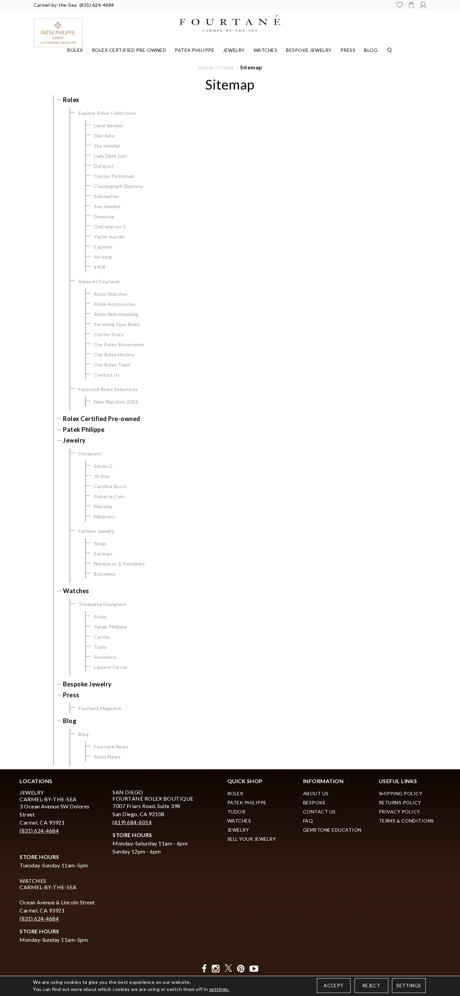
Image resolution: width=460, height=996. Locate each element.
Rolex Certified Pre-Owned (129, 50)
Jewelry (234, 50)
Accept (333, 985)
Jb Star (102, 476)
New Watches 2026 (116, 402)
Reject (371, 985)
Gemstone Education (332, 830)
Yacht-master (109, 236)
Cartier (102, 637)
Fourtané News (111, 746)
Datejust (104, 166)
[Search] (389, 49)
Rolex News (107, 757)
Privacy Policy (399, 811)
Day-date (104, 135)
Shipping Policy (401, 793)
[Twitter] (228, 968)
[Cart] (411, 5)
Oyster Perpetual (114, 176)
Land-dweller (108, 125)
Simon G (103, 466)
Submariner (107, 196)
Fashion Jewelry (96, 531)
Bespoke (314, 802)
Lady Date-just (110, 156)
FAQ (308, 821)
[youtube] (254, 968)
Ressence (105, 657)
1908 (99, 267)
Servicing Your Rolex (117, 324)
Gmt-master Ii (110, 226)
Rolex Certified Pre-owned (101, 418)
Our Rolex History (114, 354)
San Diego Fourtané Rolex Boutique (153, 795)
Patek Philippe (194, 50)
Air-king (103, 257)
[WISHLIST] (399, 5)
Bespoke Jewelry (309, 50)
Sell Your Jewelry (251, 839)
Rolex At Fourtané (99, 281)
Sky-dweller (107, 146)
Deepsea (104, 216)
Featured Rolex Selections (108, 389)
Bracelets (105, 574)
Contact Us (107, 375)
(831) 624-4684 (96, 5)
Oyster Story (109, 334)
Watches (265, 50)
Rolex (75, 50)
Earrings (103, 553)
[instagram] (216, 968)
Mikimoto (104, 516)
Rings (100, 543)
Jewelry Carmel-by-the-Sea (48, 795)
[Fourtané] (230, 22)
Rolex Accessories (115, 304)
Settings (408, 985)
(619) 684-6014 (132, 822)
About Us (316, 793)
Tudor (101, 647)
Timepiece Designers (102, 604)
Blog (370, 50)
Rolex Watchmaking (116, 314)
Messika (103, 506)
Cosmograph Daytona (118, 186)
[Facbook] (204, 968)
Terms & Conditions (406, 821)
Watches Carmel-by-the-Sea (48, 883)
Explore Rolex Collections (107, 113)
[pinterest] (241, 968)
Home (205, 67)
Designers (90, 453)
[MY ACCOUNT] (423, 5)
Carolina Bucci (110, 486)
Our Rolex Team (112, 364)
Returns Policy (400, 802)
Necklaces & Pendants (119, 564)
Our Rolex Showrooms (119, 344)
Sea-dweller (107, 206)
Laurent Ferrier (111, 667)
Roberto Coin (109, 496)
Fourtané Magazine (100, 708)
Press (348, 50)
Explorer (103, 247)
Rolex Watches (111, 294)
